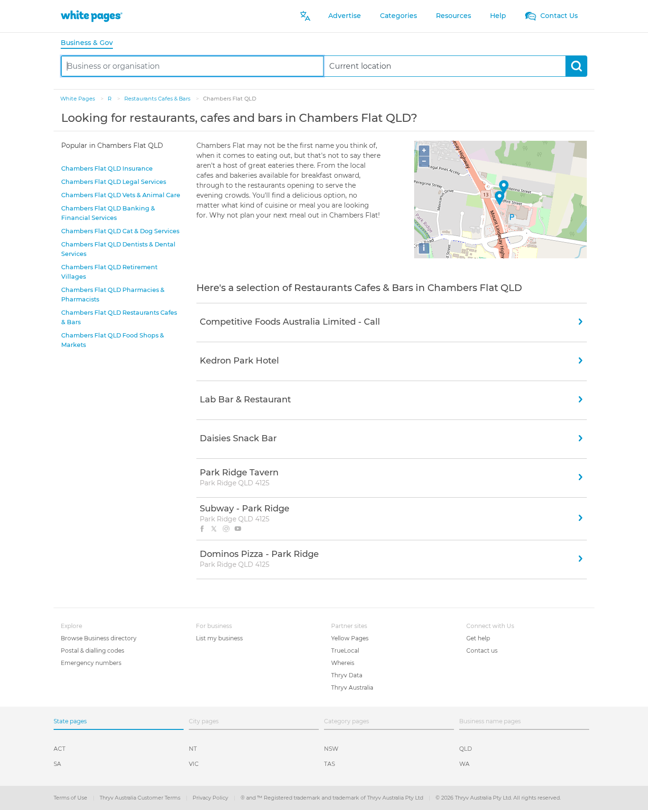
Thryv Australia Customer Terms (141, 797)
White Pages (78, 98)
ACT (59, 748)
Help (498, 15)
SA (57, 763)
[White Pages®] (91, 16)
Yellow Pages (350, 638)
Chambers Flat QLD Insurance (107, 168)
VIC (194, 763)
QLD (465, 748)
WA (464, 763)
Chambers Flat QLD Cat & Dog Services (120, 231)
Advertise (344, 15)
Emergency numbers (91, 662)
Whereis (342, 662)
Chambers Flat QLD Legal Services (113, 181)
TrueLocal (345, 650)
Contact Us (558, 15)
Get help (478, 638)
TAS (329, 763)
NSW (331, 748)
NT (193, 748)
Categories (398, 15)
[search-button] (576, 66)
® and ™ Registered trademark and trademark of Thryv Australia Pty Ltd (333, 797)
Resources (453, 15)
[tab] (90, 43)
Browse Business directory (99, 638)
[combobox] (192, 66)
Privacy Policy (211, 797)
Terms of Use (71, 797)
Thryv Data (346, 675)
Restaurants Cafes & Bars (158, 98)
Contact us (482, 650)
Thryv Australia (352, 687)
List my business (219, 638)
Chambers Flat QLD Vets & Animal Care (120, 195)
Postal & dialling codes (92, 650)
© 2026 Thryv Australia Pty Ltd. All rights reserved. (498, 797)
